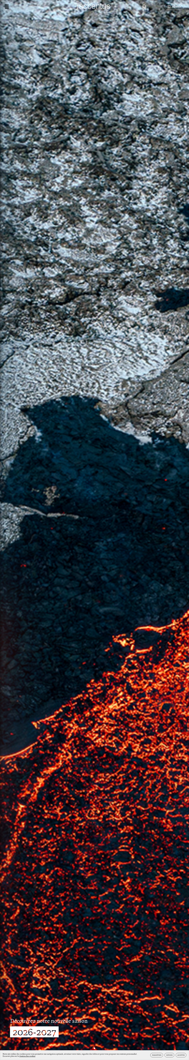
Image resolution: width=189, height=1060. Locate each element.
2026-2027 (35, 1032)
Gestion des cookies (27, 1056)
